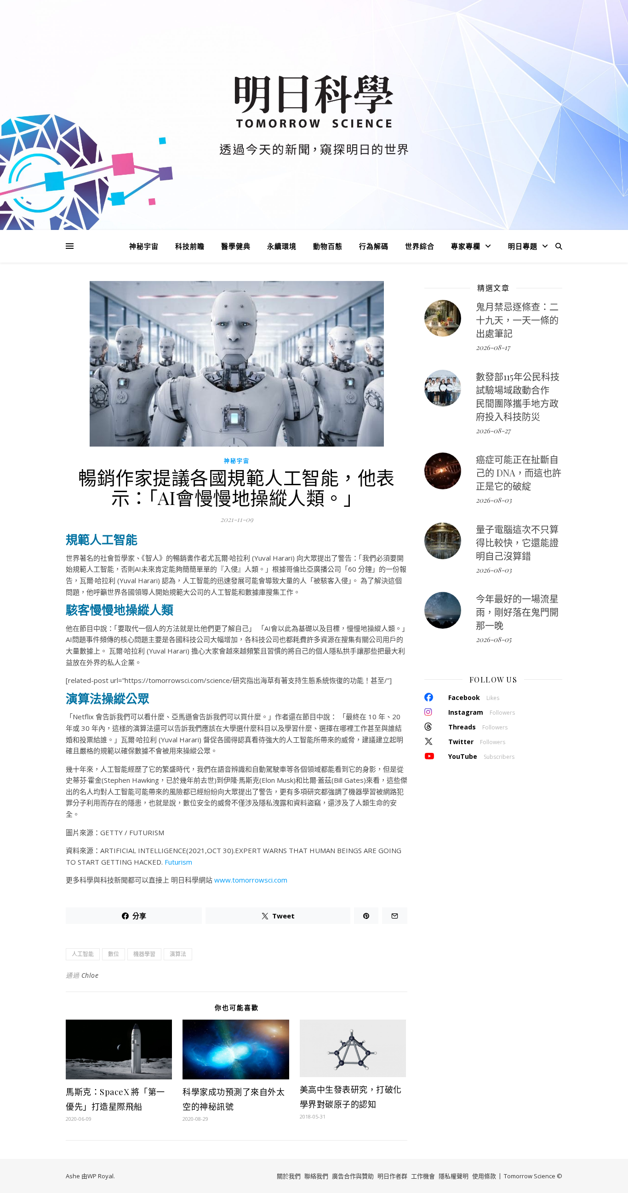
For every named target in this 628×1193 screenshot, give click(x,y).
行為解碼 (373, 246)
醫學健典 (236, 246)
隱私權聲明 (453, 1176)
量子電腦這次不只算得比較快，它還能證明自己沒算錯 (517, 542)
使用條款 (484, 1176)
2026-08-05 (493, 639)
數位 (113, 954)
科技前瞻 (190, 246)
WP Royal (100, 1176)
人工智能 (83, 954)
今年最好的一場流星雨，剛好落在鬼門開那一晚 (517, 611)
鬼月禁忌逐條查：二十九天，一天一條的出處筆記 (517, 319)
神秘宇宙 (144, 246)
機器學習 (144, 954)
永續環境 (282, 246)
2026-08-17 (493, 347)
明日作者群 (392, 1176)
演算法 (178, 954)
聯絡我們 (316, 1176)
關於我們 (289, 1176)
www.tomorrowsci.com (250, 879)
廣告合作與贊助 (353, 1176)
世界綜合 (419, 246)
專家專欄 (465, 246)
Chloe (90, 975)
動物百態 (328, 246)
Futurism (178, 861)
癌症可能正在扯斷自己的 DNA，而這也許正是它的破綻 (518, 472)
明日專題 (522, 246)
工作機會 (423, 1176)
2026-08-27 (493, 430)
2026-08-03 (494, 500)
